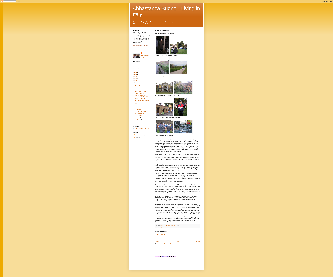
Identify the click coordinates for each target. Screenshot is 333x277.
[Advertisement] (177, 238)
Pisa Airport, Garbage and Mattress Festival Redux (141, 96)
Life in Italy (164, 227)
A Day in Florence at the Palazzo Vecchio (140, 104)
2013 (135, 70)
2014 (135, 68)
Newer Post (158, 241)
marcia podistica (170, 227)
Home (178, 241)
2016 (135, 64)
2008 (135, 80)
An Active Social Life (140, 107)
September (138, 119)
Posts (136, 135)
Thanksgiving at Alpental (141, 85)
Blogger (169, 265)
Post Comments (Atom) (167, 244)
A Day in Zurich (138, 115)
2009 (135, 78)
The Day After (138, 109)
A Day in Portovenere (140, 93)
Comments (137, 137)
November (138, 84)
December (138, 82)
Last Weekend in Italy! (140, 91)
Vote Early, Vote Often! (140, 111)
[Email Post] (178, 225)
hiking (160, 227)
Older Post (197, 241)
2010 (135, 76)
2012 (135, 72)
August (137, 121)
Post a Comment (161, 234)
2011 (135, 74)
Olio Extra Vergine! (139, 113)
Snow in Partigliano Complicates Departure (141, 88)
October (137, 117)
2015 (135, 66)
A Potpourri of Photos (140, 98)
